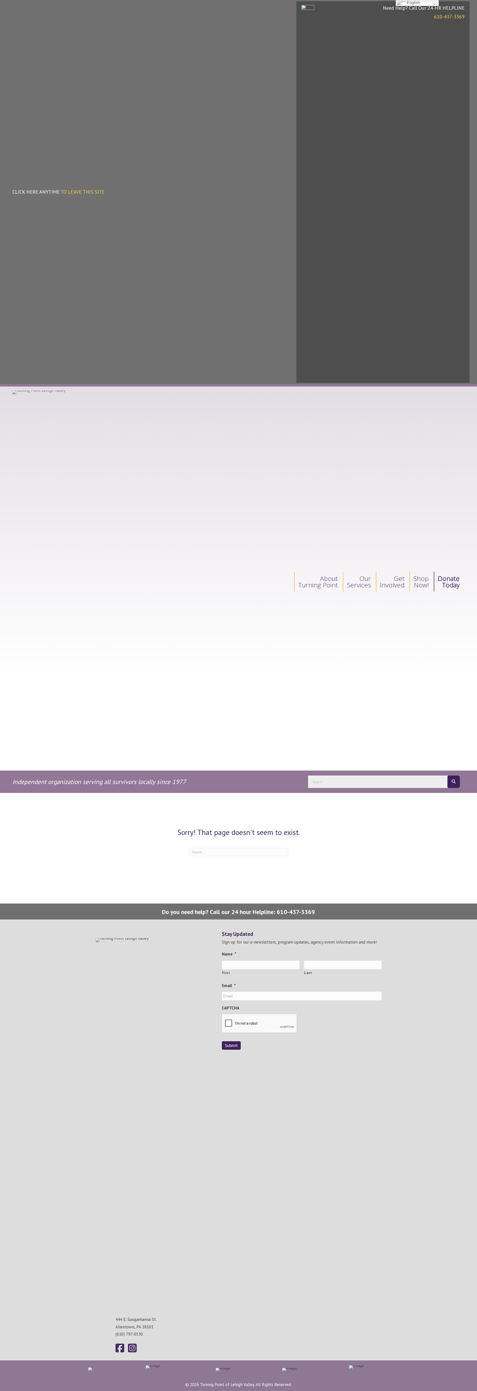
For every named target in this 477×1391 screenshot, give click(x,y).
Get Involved (392, 581)
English (413, 2)
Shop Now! (421, 581)
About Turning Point (318, 581)
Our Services (359, 581)
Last (308, 972)
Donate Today (449, 581)
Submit (231, 1045)
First (226, 972)
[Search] (453, 782)
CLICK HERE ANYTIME (58, 192)
